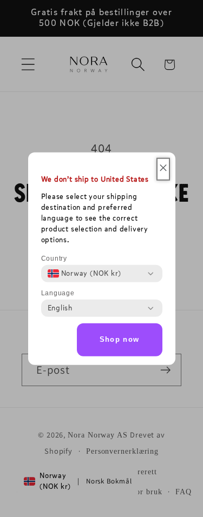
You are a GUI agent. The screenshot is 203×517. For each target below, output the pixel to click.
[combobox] (85, 273)
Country (54, 258)
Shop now (119, 339)
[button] (163, 169)
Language (58, 293)
